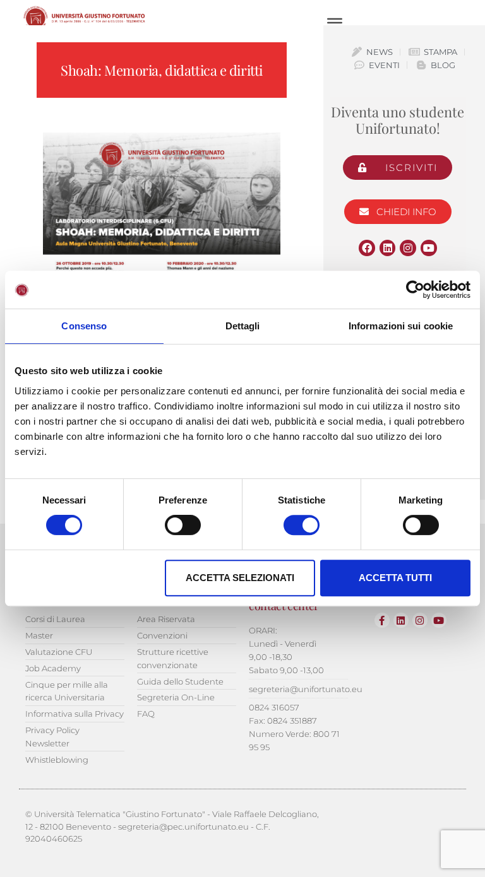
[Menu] (334, 22)
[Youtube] (429, 248)
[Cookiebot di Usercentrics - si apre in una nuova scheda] (415, 289)
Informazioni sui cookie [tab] (401, 326)
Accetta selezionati (240, 577)
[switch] (183, 525)
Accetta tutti (395, 577)
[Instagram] (408, 248)
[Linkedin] (388, 248)
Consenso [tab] (84, 326)
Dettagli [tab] (242, 326)
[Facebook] (367, 248)
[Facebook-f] (382, 620)
